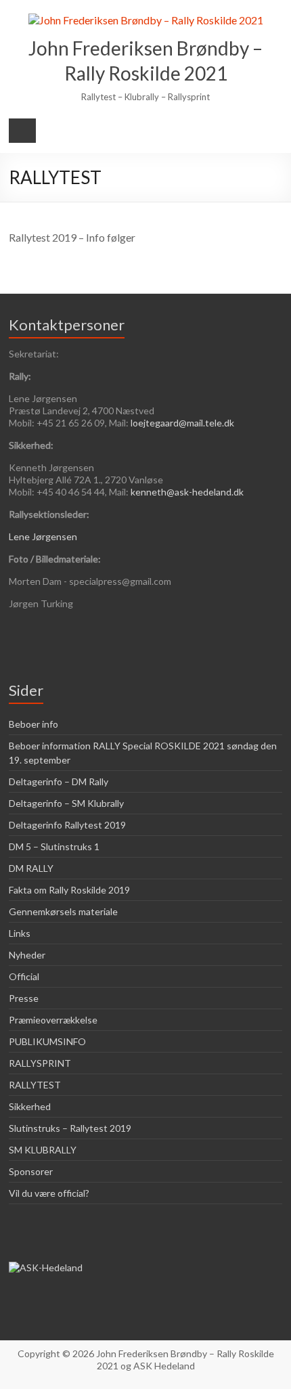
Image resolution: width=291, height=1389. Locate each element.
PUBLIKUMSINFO (47, 1041)
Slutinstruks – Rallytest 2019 (70, 1128)
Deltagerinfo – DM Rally (58, 781)
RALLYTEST (35, 1084)
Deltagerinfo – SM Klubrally (66, 803)
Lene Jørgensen (43, 536)
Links (19, 933)
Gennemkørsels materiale (63, 911)
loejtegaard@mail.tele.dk (182, 422)
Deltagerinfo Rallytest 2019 (67, 825)
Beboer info (33, 724)
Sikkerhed (30, 1106)
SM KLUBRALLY (42, 1149)
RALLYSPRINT (40, 1063)
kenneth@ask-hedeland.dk (187, 492)
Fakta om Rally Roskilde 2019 (69, 890)
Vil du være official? (49, 1193)
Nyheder (27, 955)
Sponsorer (31, 1171)
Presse (24, 998)
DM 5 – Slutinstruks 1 (54, 846)
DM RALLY (31, 868)
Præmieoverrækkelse (53, 1020)
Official (24, 976)
